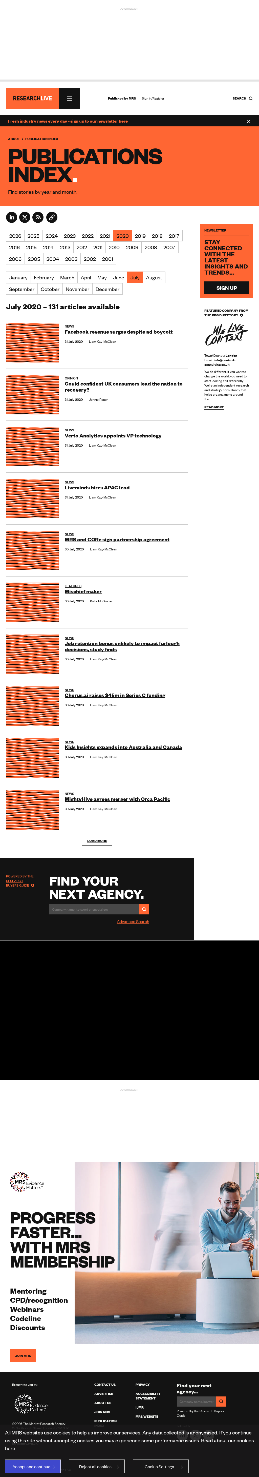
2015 (31, 247)
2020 (123, 235)
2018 (157, 235)
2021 (105, 235)
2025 (33, 235)
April (86, 277)
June (118, 277)
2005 (34, 258)
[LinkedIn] (11, 221)
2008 (151, 247)
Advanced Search (133, 921)
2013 (65, 247)
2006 (15, 258)
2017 (174, 235)
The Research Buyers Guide (20, 881)
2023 (70, 235)
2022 (88, 235)
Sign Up (227, 287)
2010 (114, 247)
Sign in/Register (153, 98)
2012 (82, 247)
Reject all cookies (95, 1466)
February (44, 277)
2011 (97, 247)
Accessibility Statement (148, 1396)
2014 (48, 247)
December (107, 288)
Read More (214, 407)
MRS (132, 98)
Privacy (143, 1384)
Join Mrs (102, 1412)
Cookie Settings (159, 1466)
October (50, 288)
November (77, 288)
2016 (14, 247)
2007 (169, 247)
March (67, 277)
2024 (52, 235)
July (135, 277)
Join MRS (23, 1355)
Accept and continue (31, 1466)
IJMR (140, 1407)
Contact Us (105, 1384)
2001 (107, 258)
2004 (53, 258)
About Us (102, 1403)
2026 (15, 235)
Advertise (103, 1393)
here (10, 1448)
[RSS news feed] (38, 221)
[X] (24, 221)
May (102, 277)
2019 (140, 235)
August (154, 277)
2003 (71, 258)
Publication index (105, 1423)
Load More (97, 840)
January (18, 277)
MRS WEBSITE (147, 1416)
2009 (132, 247)
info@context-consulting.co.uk (219, 362)
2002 (90, 258)
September (21, 288)
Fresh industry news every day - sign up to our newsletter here (68, 121)
